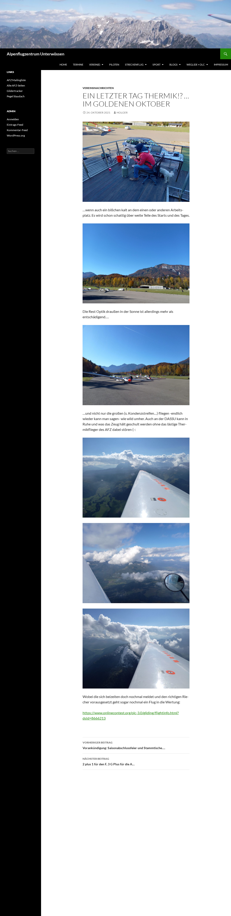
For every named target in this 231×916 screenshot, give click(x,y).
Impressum (221, 64)
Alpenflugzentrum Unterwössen (35, 53)
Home (63, 64)
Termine (78, 64)
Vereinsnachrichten (98, 88)
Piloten (114, 64)
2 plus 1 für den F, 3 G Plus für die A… (109, 761)
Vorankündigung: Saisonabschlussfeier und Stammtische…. (124, 745)
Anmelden (13, 119)
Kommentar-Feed (17, 130)
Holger (122, 112)
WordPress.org (16, 135)
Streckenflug (134, 64)
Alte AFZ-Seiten (16, 85)
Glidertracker (15, 91)
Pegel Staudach (16, 96)
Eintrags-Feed (15, 124)
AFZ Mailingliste (16, 80)
